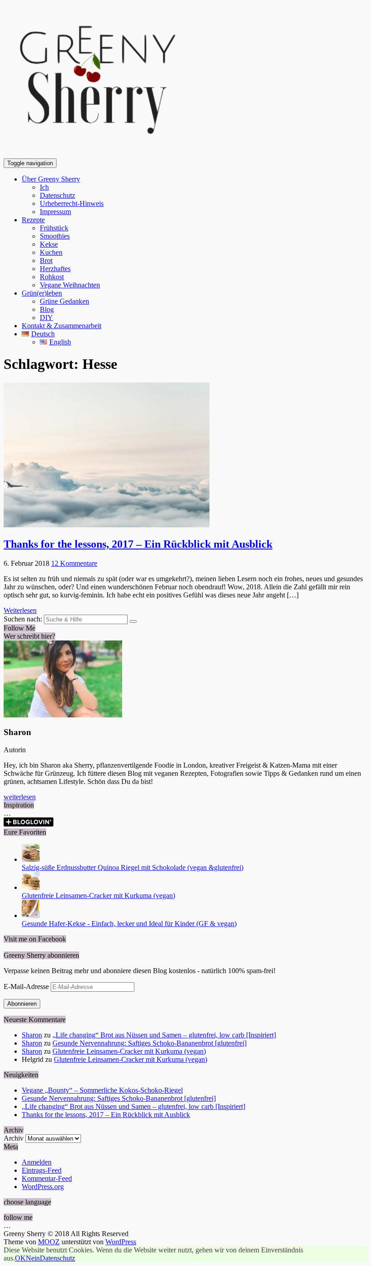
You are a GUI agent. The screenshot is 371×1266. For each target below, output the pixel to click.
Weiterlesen (20, 610)
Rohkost (52, 277)
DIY (46, 317)
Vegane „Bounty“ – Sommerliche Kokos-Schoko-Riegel (102, 1090)
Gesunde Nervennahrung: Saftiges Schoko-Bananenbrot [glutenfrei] (149, 1043)
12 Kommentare (74, 563)
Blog (47, 309)
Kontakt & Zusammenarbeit (61, 326)
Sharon (32, 1035)
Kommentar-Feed (47, 1178)
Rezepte (33, 220)
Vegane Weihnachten (70, 285)
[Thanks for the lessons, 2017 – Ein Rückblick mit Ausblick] (106, 525)
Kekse (49, 244)
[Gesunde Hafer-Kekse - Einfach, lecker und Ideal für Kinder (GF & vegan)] (31, 915)
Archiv (14, 1138)
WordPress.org (43, 1186)
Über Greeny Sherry (51, 179)
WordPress (120, 1242)
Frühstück (54, 228)
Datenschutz (57, 195)
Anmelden (37, 1162)
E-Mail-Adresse (27, 986)
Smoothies (55, 236)
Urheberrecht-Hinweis (72, 203)
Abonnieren (22, 1003)
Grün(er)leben (42, 293)
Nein (33, 1258)
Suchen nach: (23, 619)
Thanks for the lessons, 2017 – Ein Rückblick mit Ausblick (138, 544)
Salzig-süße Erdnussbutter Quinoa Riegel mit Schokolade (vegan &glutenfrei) (132, 867)
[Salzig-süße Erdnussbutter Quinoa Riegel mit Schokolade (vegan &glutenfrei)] (31, 859)
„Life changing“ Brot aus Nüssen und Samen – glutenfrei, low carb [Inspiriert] (164, 1035)
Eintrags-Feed (42, 1170)
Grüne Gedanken (64, 301)
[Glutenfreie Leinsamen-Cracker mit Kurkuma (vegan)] (31, 887)
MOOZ (49, 1242)
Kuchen (51, 252)
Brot (46, 260)
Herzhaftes (55, 268)
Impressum (55, 211)
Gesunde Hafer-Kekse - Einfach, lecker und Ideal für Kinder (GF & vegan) (129, 923)
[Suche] (133, 621)
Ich (44, 187)
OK (20, 1258)
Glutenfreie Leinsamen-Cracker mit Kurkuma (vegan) (98, 895)
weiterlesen (20, 797)
